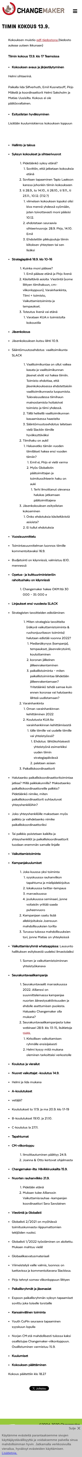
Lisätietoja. (9, 1453)
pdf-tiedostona (47, 40)
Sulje (72, 1428)
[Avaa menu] (76, 11)
